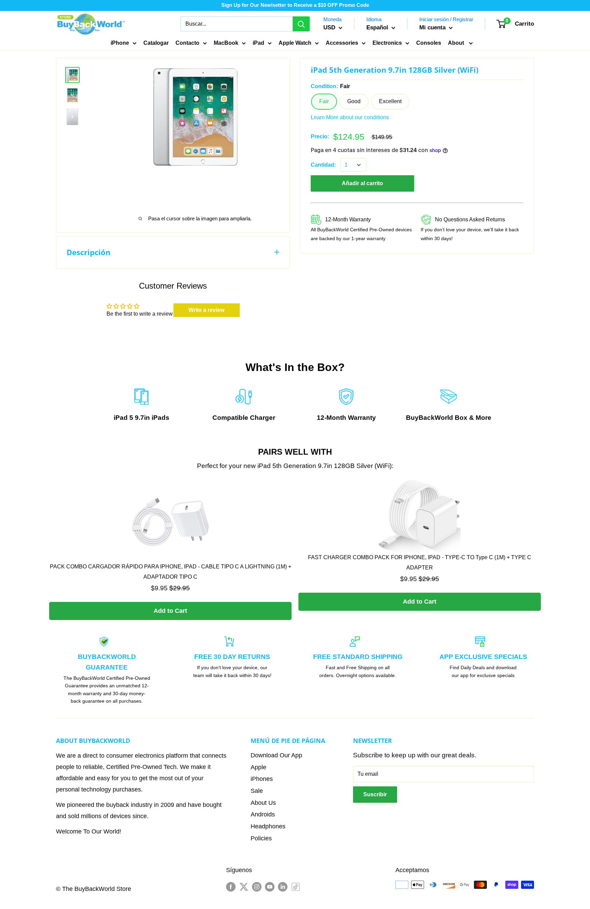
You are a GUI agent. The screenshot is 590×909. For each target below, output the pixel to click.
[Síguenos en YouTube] (270, 886)
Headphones (268, 826)
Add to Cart (170, 610)
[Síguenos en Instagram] (257, 886)
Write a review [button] (206, 310)
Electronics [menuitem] (387, 43)
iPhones (262, 778)
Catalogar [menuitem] (156, 43)
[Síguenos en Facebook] (231, 886)
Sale (257, 790)
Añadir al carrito (362, 183)
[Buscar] (301, 23)
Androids (263, 814)
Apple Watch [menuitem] (295, 43)
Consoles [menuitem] (428, 43)
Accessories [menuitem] (342, 43)
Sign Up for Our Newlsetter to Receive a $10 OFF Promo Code (295, 5)
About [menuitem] (456, 43)
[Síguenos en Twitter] (244, 886)
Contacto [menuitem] (187, 43)
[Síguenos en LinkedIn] (282, 886)
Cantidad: (323, 165)
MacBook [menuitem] (226, 43)
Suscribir (375, 794)
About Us (263, 802)
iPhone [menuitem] (120, 43)
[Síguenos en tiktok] (295, 886)
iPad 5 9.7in (132, 417)
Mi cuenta (433, 27)
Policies (261, 838)
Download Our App (276, 755)
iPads (160, 417)
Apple (258, 767)
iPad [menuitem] (258, 43)
